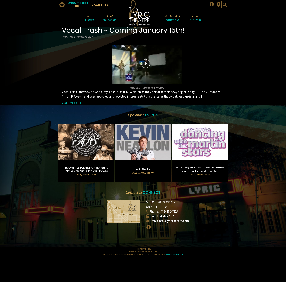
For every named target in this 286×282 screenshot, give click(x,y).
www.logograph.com (174, 254)
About (195, 18)
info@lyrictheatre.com (173, 221)
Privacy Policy (144, 248)
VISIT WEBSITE (72, 103)
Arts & (110, 18)
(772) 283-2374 (165, 216)
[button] (146, 63)
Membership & (172, 18)
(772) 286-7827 (168, 211)
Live (89, 18)
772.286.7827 (101, 5)
